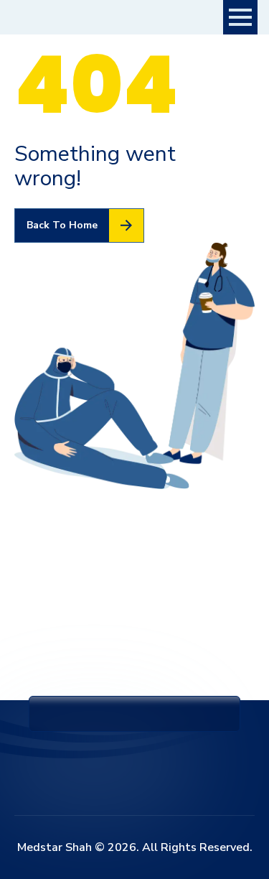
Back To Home (62, 225)
